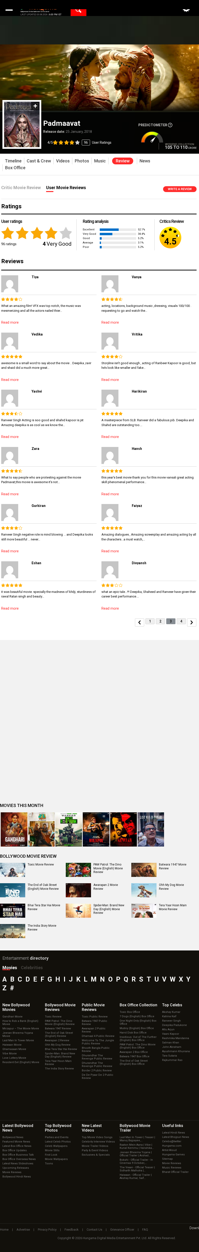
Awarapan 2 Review (57, 1040)
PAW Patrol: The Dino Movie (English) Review (60, 1022)
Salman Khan (170, 1042)
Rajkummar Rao (172, 1060)
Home (4, 1229)
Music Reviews (171, 1167)
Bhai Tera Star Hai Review (61, 1049)
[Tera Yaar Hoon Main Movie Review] (144, 911)
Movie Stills (52, 1150)
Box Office (138, 1005)
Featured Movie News (16, 1141)
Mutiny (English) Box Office (137, 1028)
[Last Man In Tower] (151, 829)
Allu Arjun (168, 1029)
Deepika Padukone (174, 1025)
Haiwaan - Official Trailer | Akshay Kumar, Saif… (136, 1176)
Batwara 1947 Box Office (134, 1056)
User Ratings (79, 142)
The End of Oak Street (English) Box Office (134, 1062)
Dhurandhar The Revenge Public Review (97, 1057)
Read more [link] (10, 322)
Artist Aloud (169, 1150)
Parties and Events (56, 1137)
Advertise (23, 1229)
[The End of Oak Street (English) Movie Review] (12, 890)
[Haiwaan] (123, 829)
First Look (51, 1154)
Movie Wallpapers (56, 1159)
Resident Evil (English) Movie (20, 1062)
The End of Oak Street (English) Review (59, 1034)
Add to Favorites (35, 106)
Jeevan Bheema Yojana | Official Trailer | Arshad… (136, 1154)
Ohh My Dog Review (57, 1044)
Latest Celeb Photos (58, 1141)
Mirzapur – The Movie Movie (20, 1028)
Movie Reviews (11, 1172)
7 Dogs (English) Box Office (137, 1016)
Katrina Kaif (169, 1016)
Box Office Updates (14, 1150)
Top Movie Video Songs (97, 1137)
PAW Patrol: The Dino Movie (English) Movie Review (108, 868)
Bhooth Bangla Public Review (96, 1049)
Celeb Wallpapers (56, 1146)
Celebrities (32, 967)
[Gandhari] (14, 829)
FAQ (145, 1229)
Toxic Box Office (130, 1012)
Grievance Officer (122, 1229)
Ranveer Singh (171, 1020)
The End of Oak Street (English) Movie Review (43, 887)
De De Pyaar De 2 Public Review (97, 1076)
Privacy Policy (47, 1229)
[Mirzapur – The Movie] (96, 829)
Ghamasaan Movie (14, 1049)
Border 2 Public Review (97, 1070)
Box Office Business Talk (18, 1154)
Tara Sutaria (169, 1055)
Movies (9, 967)
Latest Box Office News (16, 1146)
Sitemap (167, 1158)
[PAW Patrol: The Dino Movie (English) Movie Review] (78, 870)
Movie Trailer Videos (95, 1146)
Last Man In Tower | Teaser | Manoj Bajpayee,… (137, 1139)
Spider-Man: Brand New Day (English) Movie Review (108, 909)
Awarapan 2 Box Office (134, 1052)
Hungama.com (172, 1145)
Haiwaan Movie (12, 1044)
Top (172, 1005)
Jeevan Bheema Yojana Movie (17, 1034)
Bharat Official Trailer (175, 1172)
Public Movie (93, 1007)
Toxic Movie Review (41, 864)
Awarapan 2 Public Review (94, 1030)
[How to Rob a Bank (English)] (68, 829)
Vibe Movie (9, 1053)
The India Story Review (59, 1068)
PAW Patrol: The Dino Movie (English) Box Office (138, 1046)
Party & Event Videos (95, 1150)
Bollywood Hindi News (16, 1176)
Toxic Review (53, 1016)
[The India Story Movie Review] (12, 931)
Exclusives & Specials (96, 1154)
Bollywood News (12, 1137)
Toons (49, 1163)
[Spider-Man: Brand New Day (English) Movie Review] (78, 911)
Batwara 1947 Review (58, 1028)
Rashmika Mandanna (175, 1038)
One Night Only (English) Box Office (138, 1022)
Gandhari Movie (12, 1016)
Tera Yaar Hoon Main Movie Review (173, 907)
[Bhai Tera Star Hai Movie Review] (12, 911)
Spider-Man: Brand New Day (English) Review (60, 1055)
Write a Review (180, 189)
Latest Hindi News (173, 1132)
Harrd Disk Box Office (133, 1032)
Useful (172, 1125)
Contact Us (94, 1229)
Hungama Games (173, 1154)
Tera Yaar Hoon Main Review (58, 1062)
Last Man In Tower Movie (18, 1040)
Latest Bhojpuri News (175, 1137)
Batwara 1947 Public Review (94, 1022)
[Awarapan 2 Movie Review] (78, 890)
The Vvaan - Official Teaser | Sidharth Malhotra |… (137, 1169)
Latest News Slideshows (17, 1163)
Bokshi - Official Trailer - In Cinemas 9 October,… (136, 1161)
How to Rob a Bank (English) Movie (20, 1022)
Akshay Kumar (171, 1012)
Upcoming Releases (15, 1167)
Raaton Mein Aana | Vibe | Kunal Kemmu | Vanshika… (137, 1146)
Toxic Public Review (95, 1016)
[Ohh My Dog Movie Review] (144, 890)
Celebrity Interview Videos (98, 1141)
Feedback (72, 1229)
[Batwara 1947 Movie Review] (144, 870)
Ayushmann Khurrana (176, 1051)
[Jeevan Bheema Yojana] (41, 829)
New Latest (92, 1128)
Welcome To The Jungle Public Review (98, 1042)
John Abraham (171, 1047)
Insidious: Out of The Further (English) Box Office (138, 1038)
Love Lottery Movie (14, 1057)
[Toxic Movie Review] (12, 870)
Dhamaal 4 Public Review (98, 1036)
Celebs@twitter (171, 1141)
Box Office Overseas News (19, 1159)
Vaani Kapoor (170, 1033)
